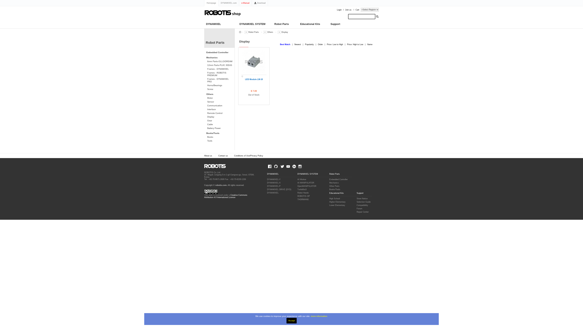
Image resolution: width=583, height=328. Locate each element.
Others (209, 94)
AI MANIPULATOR (305, 183)
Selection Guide (364, 202)
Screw (210, 89)
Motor (210, 98)
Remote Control (214, 113)
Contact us (223, 156)
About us (208, 156)
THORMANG (303, 199)
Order (320, 44)
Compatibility (362, 205)
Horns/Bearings (214, 85)
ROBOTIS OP (303, 196)
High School (334, 199)
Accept (291, 320)
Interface (211, 109)
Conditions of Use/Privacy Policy (248, 156)
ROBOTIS (216, 166)
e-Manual (245, 3)
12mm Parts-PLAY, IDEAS (219, 65)
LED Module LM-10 (254, 79)
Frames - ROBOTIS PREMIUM (216, 74)
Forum (359, 209)
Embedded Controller (217, 52)
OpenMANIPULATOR (306, 186)
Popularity (309, 44)
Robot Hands (303, 193)
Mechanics (212, 57)
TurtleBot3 (302, 189)
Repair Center (363, 212)
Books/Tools (212, 133)
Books (210, 137)
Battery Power (214, 128)
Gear (209, 120)
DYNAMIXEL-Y (274, 179)
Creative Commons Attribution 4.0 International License (225, 196)
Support (335, 24)
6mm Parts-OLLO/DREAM (219, 61)
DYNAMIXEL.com (229, 3)
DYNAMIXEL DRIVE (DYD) (279, 189)
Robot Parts (281, 24)
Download (261, 3)
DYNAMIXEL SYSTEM (252, 24)
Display (210, 117)
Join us (348, 10)
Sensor (210, 102)
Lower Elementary (337, 205)
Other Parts (334, 186)
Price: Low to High (335, 44)
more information (319, 316)
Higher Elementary (337, 202)
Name (369, 44)
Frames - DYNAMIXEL (218, 69)
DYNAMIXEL (213, 24)
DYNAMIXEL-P (274, 186)
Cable (210, 124)
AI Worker (301, 179)
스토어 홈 (240, 32)
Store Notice (362, 199)
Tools (209, 141)
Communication (214, 105)
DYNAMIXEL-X (274, 183)
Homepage (211, 3)
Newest (298, 44)
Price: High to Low (355, 44)
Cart (357, 10)
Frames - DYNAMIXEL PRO (218, 80)
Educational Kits (310, 24)
